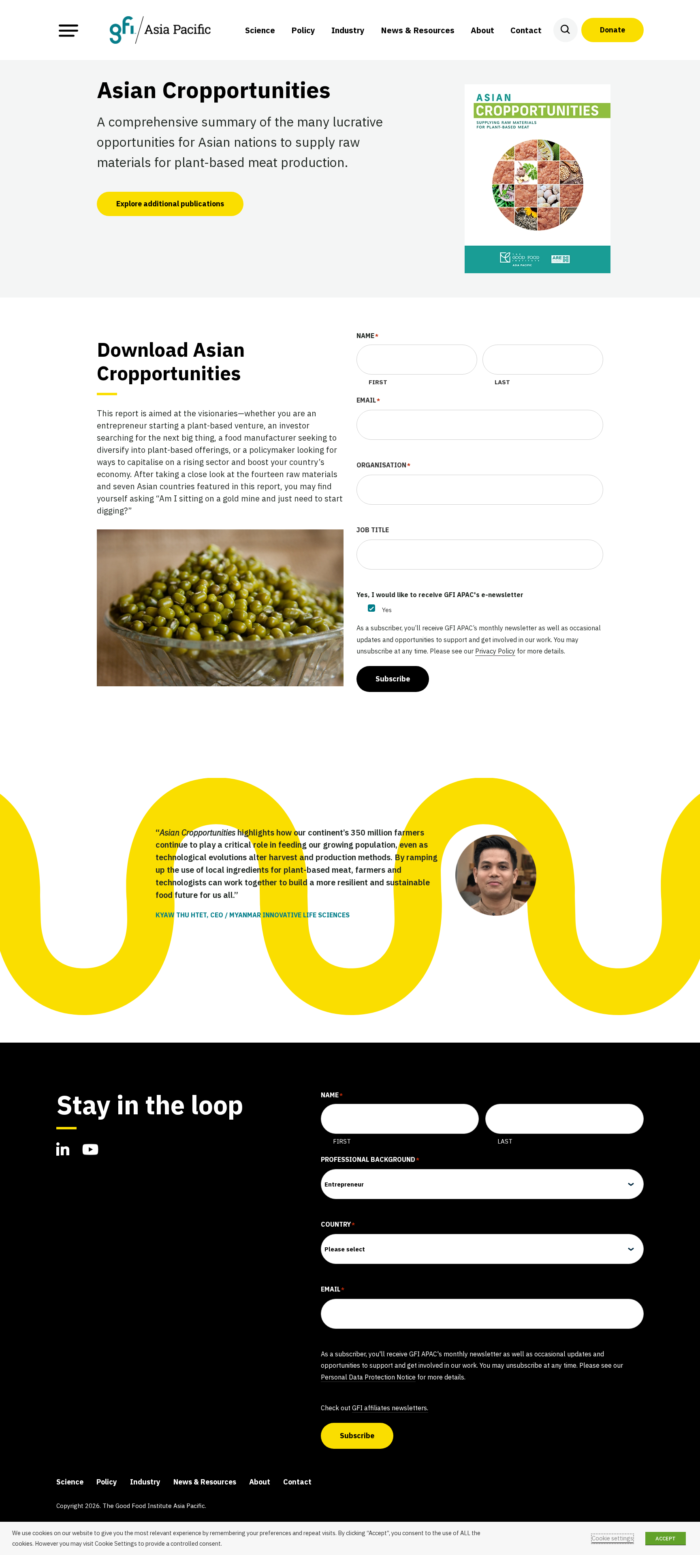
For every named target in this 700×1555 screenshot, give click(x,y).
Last (502, 382)
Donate (612, 29)
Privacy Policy (495, 651)
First (378, 382)
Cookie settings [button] (612, 1538)
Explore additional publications (170, 203)
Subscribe (393, 678)
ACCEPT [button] (665, 1538)
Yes (387, 610)
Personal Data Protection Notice (368, 1377)
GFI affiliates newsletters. (390, 1408)
